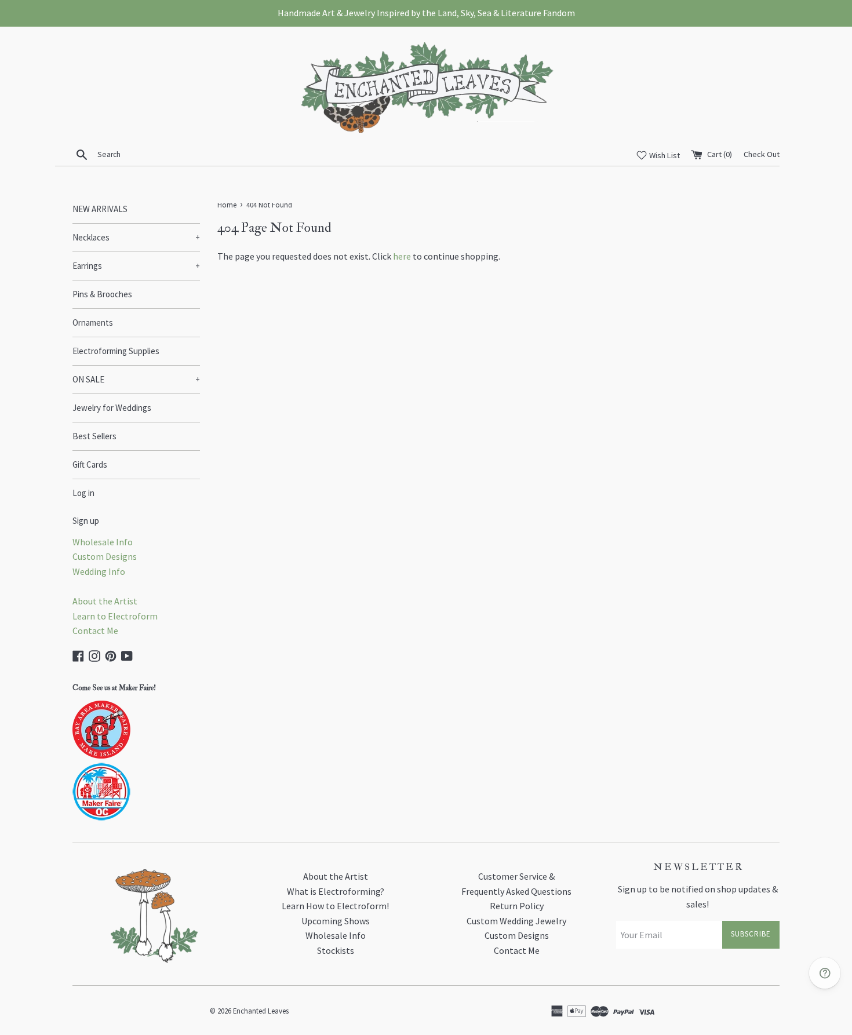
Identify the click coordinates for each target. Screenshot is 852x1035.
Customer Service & (516, 876)
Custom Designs (104, 556)
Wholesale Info (102, 542)
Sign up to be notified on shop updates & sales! (698, 896)
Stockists (335, 950)
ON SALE (136, 379)
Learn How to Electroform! (335, 906)
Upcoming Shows (335, 921)
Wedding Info (98, 571)
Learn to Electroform (115, 616)
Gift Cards (89, 464)
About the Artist (104, 601)
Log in (83, 492)
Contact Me (95, 630)
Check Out (762, 154)
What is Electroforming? (335, 891)
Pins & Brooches (102, 294)
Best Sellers (94, 436)
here (402, 256)
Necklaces (136, 237)
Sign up (85, 520)
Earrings (136, 265)
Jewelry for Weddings (111, 407)
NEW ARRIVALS (100, 208)
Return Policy (517, 906)
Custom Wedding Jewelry (516, 921)
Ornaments (92, 322)
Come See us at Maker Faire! (114, 688)
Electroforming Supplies (115, 350)
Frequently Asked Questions (516, 891)
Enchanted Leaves (261, 1010)
